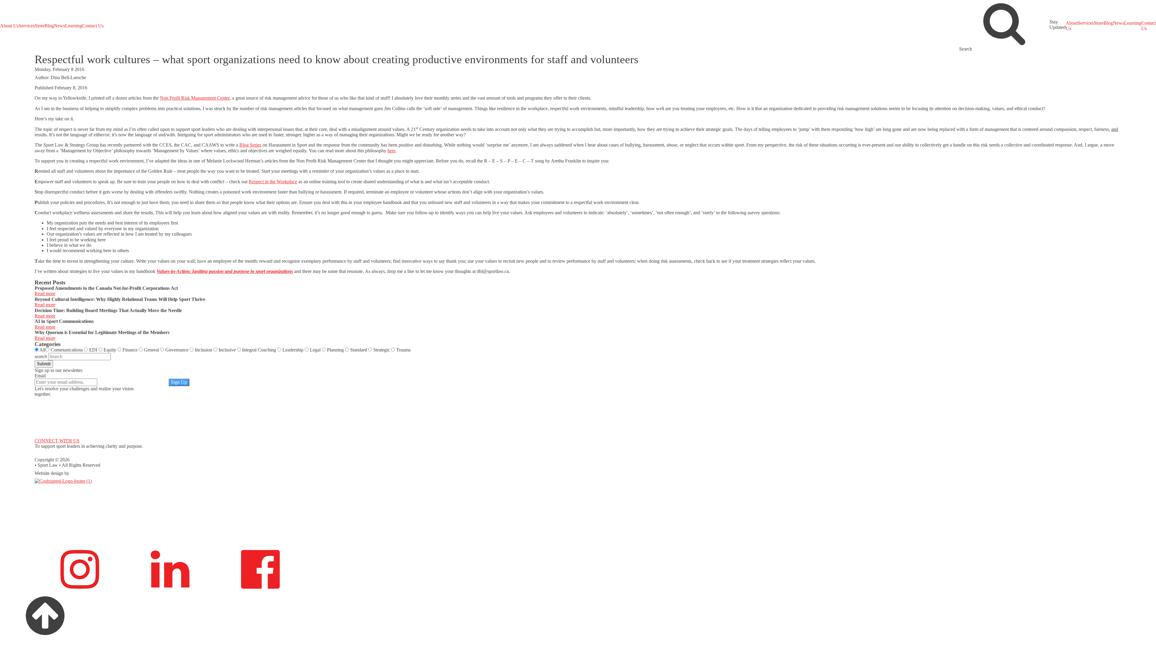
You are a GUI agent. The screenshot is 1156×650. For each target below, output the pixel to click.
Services (27, 25)
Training (43, 523)
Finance (130, 349)
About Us (9, 25)
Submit (44, 363)
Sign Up (179, 382)
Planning (335, 349)
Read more (45, 293)
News (59, 25)
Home (40, 486)
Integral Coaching (259, 349)
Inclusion (203, 349)
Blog (49, 25)
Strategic (381, 349)
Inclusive (227, 349)
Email (40, 375)
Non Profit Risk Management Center (195, 98)
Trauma (403, 349)
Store (40, 25)
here (391, 150)
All (42, 349)
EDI (93, 349)
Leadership (292, 349)
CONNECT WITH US (57, 440)
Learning (73, 25)
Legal (315, 349)
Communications (67, 349)
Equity (110, 349)
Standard (358, 349)
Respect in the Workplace (273, 181)
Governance (176, 349)
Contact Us (93, 25)
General (151, 349)
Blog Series (250, 144)
